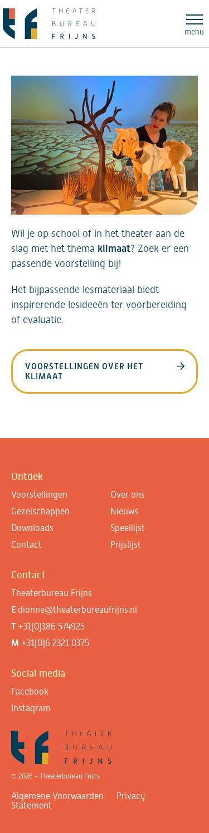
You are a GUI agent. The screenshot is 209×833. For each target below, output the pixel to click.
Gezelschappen (40, 511)
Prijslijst (125, 544)
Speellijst (127, 528)
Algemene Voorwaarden (57, 796)
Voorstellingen (39, 494)
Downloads (32, 528)
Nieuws (124, 511)
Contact (26, 544)
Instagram (31, 708)
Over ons (127, 494)
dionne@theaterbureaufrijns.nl (77, 609)
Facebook (29, 691)
